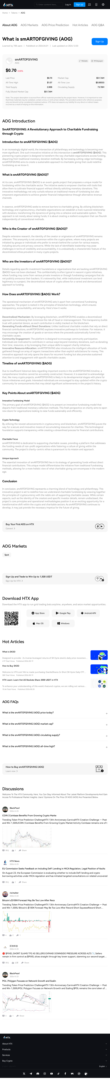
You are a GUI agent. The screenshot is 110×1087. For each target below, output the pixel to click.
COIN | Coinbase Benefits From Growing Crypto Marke (29, 815)
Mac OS (39, 623)
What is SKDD (8, 652)
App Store (40, 613)
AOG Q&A (97, 25)
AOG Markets (29, 25)
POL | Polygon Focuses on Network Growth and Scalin (29, 981)
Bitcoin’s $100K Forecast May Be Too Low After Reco (28, 900)
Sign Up (100, 41)
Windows (65, 623)
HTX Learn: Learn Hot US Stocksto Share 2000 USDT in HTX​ (30, 680)
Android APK (90, 613)
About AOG (9, 25)
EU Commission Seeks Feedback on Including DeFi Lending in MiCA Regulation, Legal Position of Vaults (53, 868)
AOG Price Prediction (55, 25)
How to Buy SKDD (10, 666)
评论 (7, 850)
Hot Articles (80, 25)
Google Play (65, 613)
